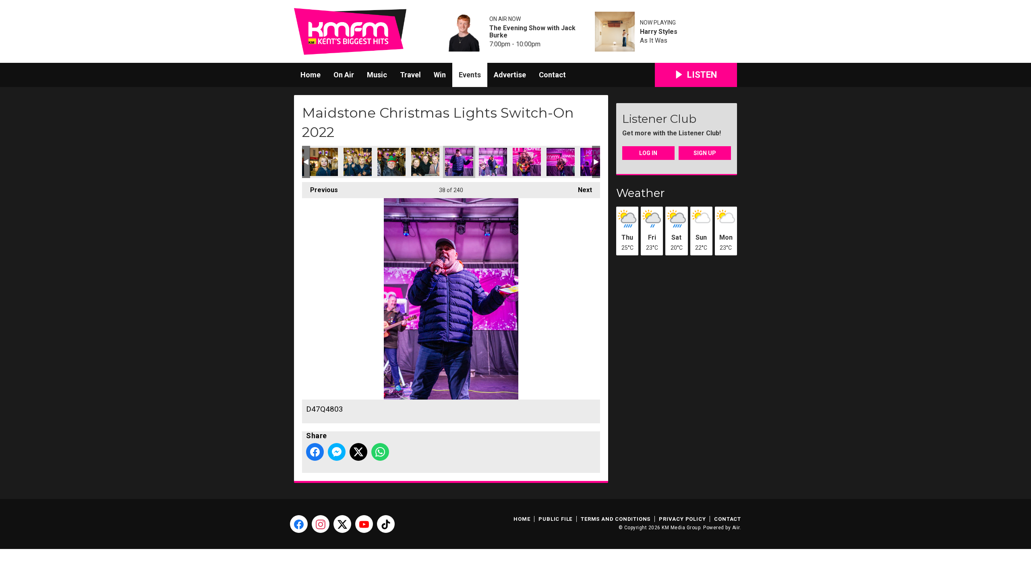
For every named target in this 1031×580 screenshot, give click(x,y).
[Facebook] (299, 524)
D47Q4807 (493, 162)
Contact (552, 74)
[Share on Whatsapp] (380, 452)
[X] (342, 524)
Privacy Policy (682, 519)
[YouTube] (364, 524)
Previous (320, 190)
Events (470, 74)
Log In (648, 153)
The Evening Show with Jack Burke (532, 32)
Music (377, 74)
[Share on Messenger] (337, 452)
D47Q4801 (425, 162)
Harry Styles (658, 31)
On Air (343, 74)
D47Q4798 (358, 162)
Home (310, 74)
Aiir (736, 527)
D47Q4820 (561, 162)
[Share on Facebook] (315, 452)
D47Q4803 (459, 162)
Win (440, 74)
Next (581, 190)
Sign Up (705, 153)
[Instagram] (320, 524)
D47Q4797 (324, 162)
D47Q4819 (527, 162)
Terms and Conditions (615, 519)
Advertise (510, 74)
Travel (410, 74)
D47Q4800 (391, 162)
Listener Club (659, 119)
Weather (640, 193)
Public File (555, 519)
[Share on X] (358, 452)
